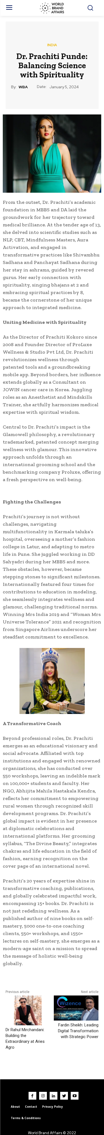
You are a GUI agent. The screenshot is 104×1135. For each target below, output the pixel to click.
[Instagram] (43, 1096)
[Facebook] (32, 1096)
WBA (23, 87)
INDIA (52, 45)
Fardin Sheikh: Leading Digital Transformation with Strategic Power (78, 1031)
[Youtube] (74, 1096)
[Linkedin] (53, 1096)
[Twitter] (64, 1096)
